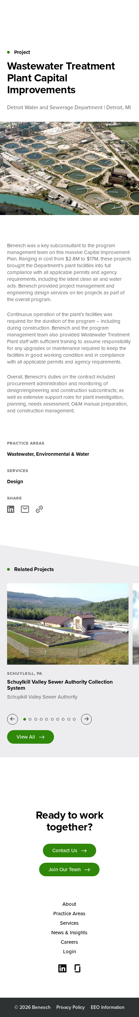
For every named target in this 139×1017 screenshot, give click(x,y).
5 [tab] (46, 719)
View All (26, 736)
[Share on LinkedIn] (10, 509)
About (69, 903)
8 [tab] (63, 719)
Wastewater (20, 454)
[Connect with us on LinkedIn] (62, 969)
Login (69, 951)
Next (87, 719)
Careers (69, 941)
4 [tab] (41, 719)
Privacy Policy (70, 1007)
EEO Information (107, 1007)
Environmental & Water (62, 454)
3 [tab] (35, 719)
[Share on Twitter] (25, 509)
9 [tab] (68, 719)
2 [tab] (30, 719)
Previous (13, 719)
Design (15, 481)
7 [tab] (57, 719)
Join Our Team (65, 869)
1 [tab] (24, 719)
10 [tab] (74, 719)
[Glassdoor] (78, 969)
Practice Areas (69, 913)
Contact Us (64, 850)
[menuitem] (69, 904)
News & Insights (69, 932)
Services (69, 922)
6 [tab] (52, 719)
